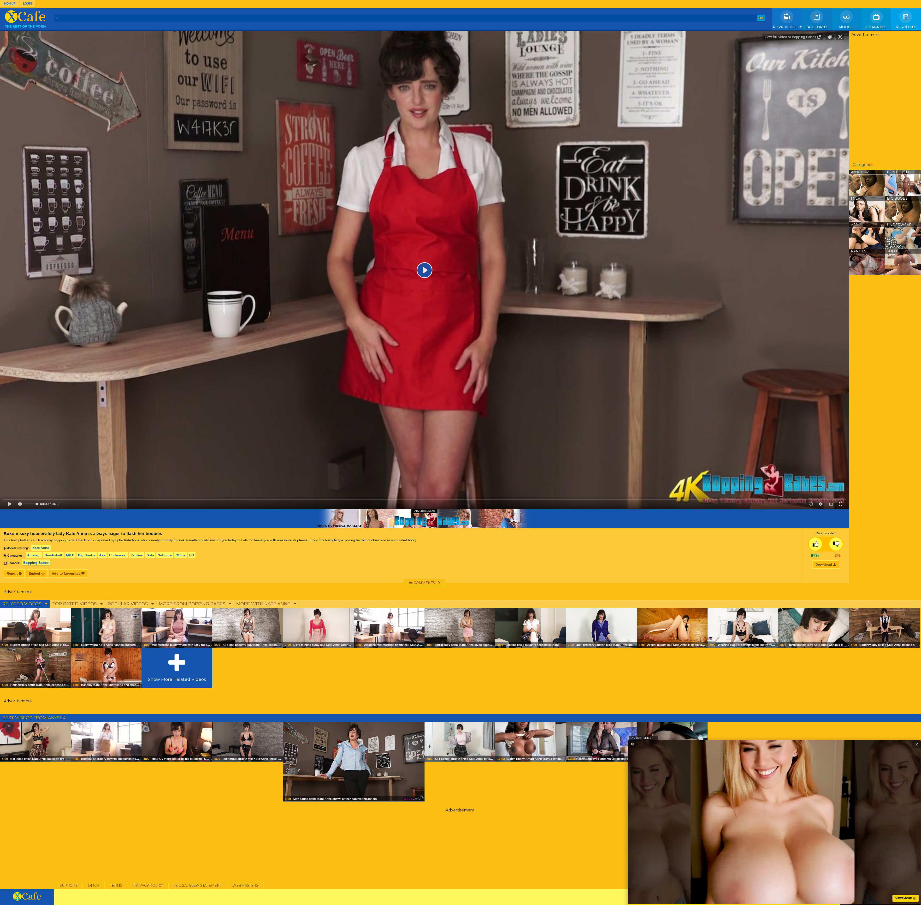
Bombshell (53, 555)
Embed (35, 573)
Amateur (34, 555)
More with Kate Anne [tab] (263, 604)
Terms (116, 885)
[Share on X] (840, 37)
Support (68, 885)
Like (815, 544)
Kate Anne (40, 548)
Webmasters (245, 885)
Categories (816, 27)
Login (27, 3)
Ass (102, 555)
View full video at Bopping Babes (790, 37)
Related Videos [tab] (22, 604)
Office (180, 555)
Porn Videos (786, 27)
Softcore (165, 555)
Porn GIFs (906, 27)
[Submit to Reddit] (830, 37)
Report (13, 573)
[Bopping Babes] (424, 518)
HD (191, 555)
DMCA (93, 885)
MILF (70, 555)
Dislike (836, 544)
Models (847, 27)
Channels (876, 27)
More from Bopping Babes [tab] (192, 604)
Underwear (118, 555)
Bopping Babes (36, 563)
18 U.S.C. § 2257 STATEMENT (198, 885)
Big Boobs (86, 555)
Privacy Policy (148, 885)
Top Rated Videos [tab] (75, 604)
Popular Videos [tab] (128, 604)
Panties (136, 555)
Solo (150, 555)
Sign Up (10, 3)
